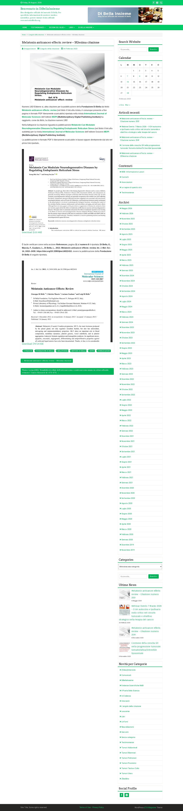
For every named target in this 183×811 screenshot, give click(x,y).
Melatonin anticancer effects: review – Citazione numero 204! (146, 631)
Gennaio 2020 (127, 540)
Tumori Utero (127, 773)
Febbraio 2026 (127, 213)
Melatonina (62, 351)
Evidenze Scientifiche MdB (133, 685)
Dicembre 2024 (128, 275)
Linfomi (125, 722)
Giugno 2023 (127, 348)
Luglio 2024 (126, 301)
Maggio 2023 (127, 353)
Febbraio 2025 (127, 265)
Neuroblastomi (128, 727)
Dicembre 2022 (128, 379)
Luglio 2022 (126, 400)
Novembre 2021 (128, 441)
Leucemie (126, 711)
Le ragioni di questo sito (132, 187)
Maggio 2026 (127, 208)
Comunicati (126, 675)
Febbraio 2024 (127, 317)
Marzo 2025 (126, 260)
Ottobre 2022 (127, 389)
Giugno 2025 (127, 244)
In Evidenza (126, 696)
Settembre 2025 (128, 229)
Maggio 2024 (127, 307)
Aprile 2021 (126, 467)
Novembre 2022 (128, 384)
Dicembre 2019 (128, 545)
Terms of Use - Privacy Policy (91, 807)
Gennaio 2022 (127, 431)
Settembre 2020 (128, 498)
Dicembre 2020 (128, 488)
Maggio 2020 (127, 519)
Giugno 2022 (127, 405)
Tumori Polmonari (129, 758)
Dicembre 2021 (128, 436)
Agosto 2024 (127, 296)
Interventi (125, 701)
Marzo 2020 (126, 529)
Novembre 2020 (128, 493)
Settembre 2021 (128, 451)
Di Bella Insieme (85, 27)
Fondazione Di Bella (44, 351)
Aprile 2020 (126, 524)
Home (24, 27)
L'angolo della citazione (36, 35)
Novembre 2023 (128, 332)
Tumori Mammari (129, 753)
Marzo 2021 (126, 472)
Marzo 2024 (126, 312)
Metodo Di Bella (78, 351)
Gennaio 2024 (127, 322)
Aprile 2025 (126, 255)
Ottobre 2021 (127, 446)
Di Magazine (151, 807)
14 (128, 82)
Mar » (127, 105)
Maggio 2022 (127, 410)
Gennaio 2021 (127, 483)
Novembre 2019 (128, 550)
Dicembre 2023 (128, 327)
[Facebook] (121, 795)
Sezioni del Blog (56, 27)
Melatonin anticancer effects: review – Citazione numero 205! (146, 594)
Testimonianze (37, 27)
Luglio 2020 (126, 508)
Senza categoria (128, 737)
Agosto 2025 (127, 234)
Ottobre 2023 (127, 338)
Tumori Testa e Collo (130, 768)
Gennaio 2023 (127, 374)
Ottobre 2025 (127, 224)
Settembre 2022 (128, 395)
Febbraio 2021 (127, 477)
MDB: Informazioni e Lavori (133, 172)
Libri (71, 27)
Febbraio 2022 (127, 426)
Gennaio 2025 (127, 270)
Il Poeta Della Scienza (130, 691)
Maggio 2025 (127, 250)
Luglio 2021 (126, 457)
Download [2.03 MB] (32, 232)
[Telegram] (126, 795)
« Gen (121, 105)
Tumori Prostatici (129, 763)
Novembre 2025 (128, 219)
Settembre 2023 (128, 343)
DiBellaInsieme (127, 680)
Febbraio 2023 (127, 369)
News (92, 351)
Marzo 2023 (126, 364)
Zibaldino (125, 779)
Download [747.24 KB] (32, 344)
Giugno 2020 (127, 514)
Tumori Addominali (129, 748)
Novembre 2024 (128, 281)
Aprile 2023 (126, 358)
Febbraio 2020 (127, 534)
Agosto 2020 (127, 503)
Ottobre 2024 (127, 286)
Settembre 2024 (128, 291)
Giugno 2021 (127, 462)
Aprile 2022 (126, 415)
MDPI (54, 117)
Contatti (125, 177)
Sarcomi (125, 732)
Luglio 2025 (126, 239)
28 (128, 93)
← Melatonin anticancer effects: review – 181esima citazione (47, 361)
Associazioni (127, 182)
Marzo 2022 (126, 420)
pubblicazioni (104, 351)
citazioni (28, 351)
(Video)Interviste (129, 670)
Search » (153, 49)
